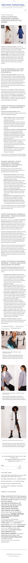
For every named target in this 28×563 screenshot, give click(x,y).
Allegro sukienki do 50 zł (9, 496)
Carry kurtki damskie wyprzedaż (7, 326)
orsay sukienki (17, 522)
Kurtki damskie (3, 14)
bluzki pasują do (21, 496)
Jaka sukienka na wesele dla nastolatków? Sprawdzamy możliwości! (15, 460)
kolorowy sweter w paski (6, 512)
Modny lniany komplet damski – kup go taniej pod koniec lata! (15, 457)
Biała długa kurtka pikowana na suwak (12, 440)
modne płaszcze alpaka (19, 240)
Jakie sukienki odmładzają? (9, 508)
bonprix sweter (5, 498)
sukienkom (10, 528)
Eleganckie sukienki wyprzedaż (18, 498)
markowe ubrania (14, 519)
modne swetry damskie (19, 521)
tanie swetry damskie (9, 533)
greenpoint (16, 499)
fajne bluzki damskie (7, 499)
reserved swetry (21, 524)
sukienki (14, 526)
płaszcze (5, 144)
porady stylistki (5, 524)
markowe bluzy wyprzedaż (5, 519)
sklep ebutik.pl (6, 526)
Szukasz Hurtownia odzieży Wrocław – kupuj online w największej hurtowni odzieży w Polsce (13, 476)
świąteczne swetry (5, 541)
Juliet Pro (10, 556)
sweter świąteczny (5, 529)
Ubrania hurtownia (10, 14)
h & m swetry (22, 499)
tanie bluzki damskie (15, 530)
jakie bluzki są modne (16, 505)
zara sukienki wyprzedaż (6, 538)
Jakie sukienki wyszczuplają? (10, 510)
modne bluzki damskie (7, 521)
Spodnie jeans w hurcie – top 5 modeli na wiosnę (12, 481)
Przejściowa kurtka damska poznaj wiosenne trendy (11, 352)
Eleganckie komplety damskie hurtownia (11, 483)
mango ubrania (17, 513)
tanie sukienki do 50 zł (8, 531)
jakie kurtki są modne (19, 326)
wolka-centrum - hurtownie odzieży (12, 4)
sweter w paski (16, 528)
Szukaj (2, 465)
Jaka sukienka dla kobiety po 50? (11, 503)
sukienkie (21, 526)
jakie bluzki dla (5, 505)
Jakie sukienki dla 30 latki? (9, 506)
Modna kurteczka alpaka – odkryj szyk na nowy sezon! (13, 394)
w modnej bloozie (20, 533)
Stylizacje (11, 300)
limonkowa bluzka (5, 514)
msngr (11, 522)
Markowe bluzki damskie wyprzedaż (10, 516)
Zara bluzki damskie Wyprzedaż (11, 537)
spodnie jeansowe (4, 54)
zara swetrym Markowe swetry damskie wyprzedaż (10, 540)
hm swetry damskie (6, 501)
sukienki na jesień (4, 528)
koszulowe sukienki (17, 512)
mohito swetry (5, 522)
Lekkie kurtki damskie (6, 328)
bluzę (5, 297)
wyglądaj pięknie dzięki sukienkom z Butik (10, 535)
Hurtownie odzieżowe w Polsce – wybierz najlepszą (13, 479)
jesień (7, 52)
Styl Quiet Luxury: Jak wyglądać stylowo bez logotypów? (12, 486)
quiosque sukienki (13, 524)
